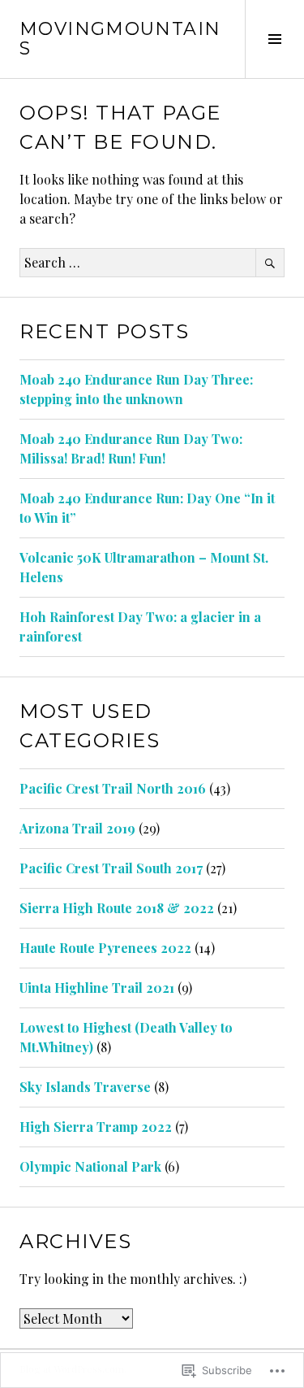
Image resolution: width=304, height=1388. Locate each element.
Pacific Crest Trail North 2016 (112, 788)
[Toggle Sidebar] (274, 39)
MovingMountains (120, 38)
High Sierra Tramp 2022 (95, 1126)
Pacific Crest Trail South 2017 (111, 868)
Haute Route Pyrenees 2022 (105, 947)
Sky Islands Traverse (85, 1086)
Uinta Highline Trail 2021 (96, 987)
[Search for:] (152, 262)
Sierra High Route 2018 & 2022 (116, 907)
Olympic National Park (90, 1166)
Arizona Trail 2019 (77, 828)
